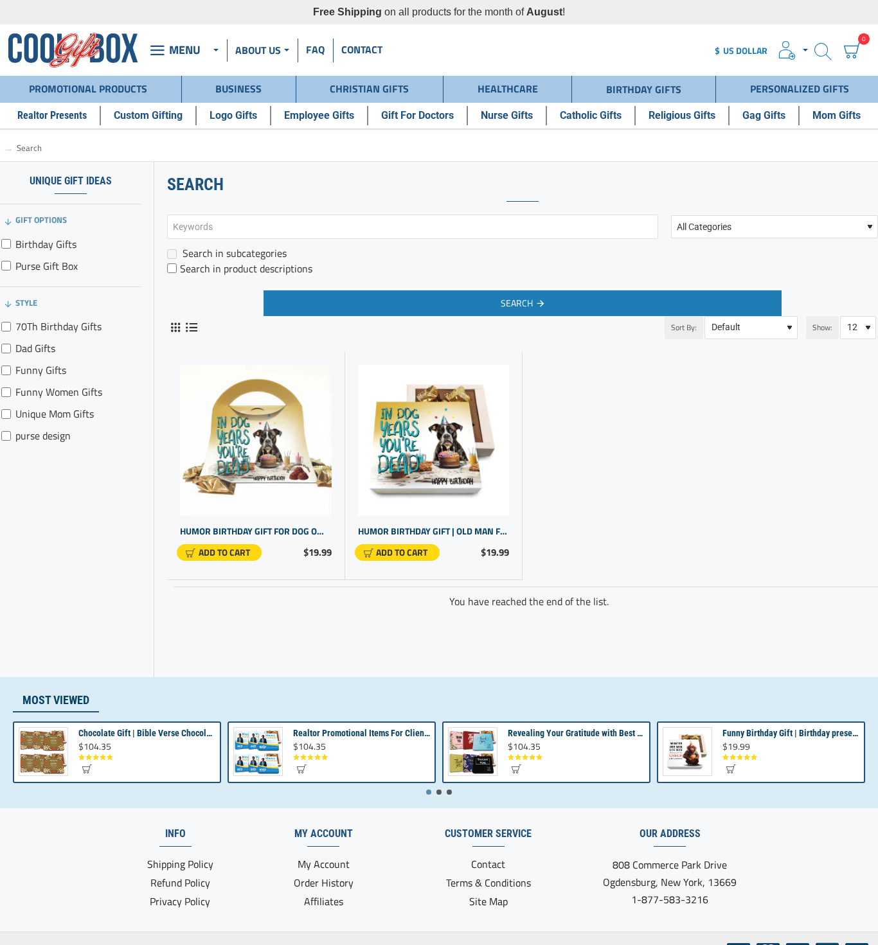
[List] (191, 327)
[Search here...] (823, 50)
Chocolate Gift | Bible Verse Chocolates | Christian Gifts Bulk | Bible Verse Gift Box (147, 733)
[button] (219, 552)
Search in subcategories (233, 253)
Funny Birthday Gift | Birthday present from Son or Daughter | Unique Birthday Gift (791, 733)
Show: (822, 327)
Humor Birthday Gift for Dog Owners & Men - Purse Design (256, 531)
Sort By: (684, 327)
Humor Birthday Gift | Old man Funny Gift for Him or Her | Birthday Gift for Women (434, 531)
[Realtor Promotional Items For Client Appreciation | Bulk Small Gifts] (258, 752)
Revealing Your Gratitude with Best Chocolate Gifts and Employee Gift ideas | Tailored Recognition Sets (576, 733)
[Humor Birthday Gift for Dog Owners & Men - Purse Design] (256, 441)
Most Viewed (55, 700)
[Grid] (175, 327)
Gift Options (41, 219)
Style (26, 302)
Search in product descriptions (246, 268)
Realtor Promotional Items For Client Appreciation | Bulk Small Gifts (362, 733)
